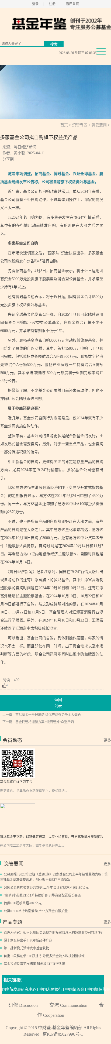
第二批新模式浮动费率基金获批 (26, 948)
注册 (52, 4)
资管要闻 (99, 125)
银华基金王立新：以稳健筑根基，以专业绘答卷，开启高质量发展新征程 (51, 837)
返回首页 (72, 4)
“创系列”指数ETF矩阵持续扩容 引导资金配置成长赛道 (42, 895)
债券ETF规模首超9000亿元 (23, 903)
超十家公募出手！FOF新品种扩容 (28, 940)
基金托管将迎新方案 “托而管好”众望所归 (44, 722)
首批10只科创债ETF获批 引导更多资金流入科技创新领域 (44, 956)
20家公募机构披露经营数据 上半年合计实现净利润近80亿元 (46, 888)
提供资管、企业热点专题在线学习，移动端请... (33, 790)
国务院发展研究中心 (19, 989)
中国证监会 (74, 989)
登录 (35, 4)
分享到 (8, 159)
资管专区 (79, 125)
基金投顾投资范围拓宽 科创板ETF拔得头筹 (34, 964)
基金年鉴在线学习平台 (16, 782)
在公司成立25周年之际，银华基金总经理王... (32, 845)
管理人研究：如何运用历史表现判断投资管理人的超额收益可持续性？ (54, 933)
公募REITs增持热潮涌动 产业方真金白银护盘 (36, 911)
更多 (107, 740)
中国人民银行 (50, 989)
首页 (64, 125)
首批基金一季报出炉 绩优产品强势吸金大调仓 (48, 715)
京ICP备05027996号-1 (63, 1034)
